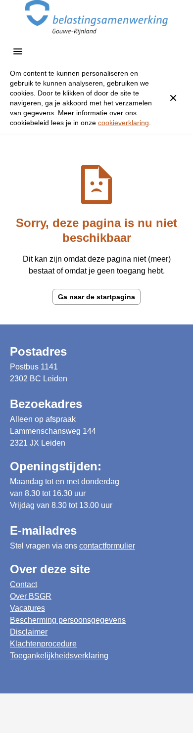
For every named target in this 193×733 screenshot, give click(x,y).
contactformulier (107, 546)
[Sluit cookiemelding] (173, 98)
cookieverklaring (123, 123)
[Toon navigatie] (18, 51)
